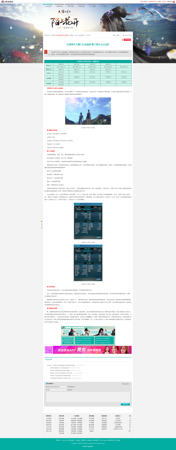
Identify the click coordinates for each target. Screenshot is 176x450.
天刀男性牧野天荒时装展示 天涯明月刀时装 (60, 378)
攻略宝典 (82, 6)
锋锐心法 (108, 64)
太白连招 (61, 82)
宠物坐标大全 (99, 338)
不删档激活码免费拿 (68, 338)
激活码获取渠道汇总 (68, 340)
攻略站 (72, 35)
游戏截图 (104, 422)
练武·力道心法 (61, 67)
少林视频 (79, 429)
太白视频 (79, 418)
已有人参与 (125, 384)
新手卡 (146, 1)
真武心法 (61, 74)
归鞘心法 (61, 64)
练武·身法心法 (92, 67)
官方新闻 (48, 418)
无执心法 (108, 69)
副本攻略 (61, 418)
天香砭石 (123, 77)
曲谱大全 (104, 342)
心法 (76, 35)
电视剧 (91, 431)
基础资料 (48, 422)
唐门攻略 (73, 424)
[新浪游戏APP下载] (88, 353)
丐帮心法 (108, 72)
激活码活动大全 (60, 35)
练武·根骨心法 (124, 67)
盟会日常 (78, 342)
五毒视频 (79, 431)
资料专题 (126, 6)
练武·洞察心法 (77, 67)
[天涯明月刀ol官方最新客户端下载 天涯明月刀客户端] (67, 330)
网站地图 (71, 440)
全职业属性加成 (68, 342)
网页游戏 (169, 1)
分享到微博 (41, 226)
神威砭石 (76, 77)
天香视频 (79, 427)
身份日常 (89, 342)
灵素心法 (61, 69)
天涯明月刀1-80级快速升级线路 (83, 338)
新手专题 (71, 6)
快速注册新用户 (71, 387)
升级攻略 (61, 420)
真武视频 (79, 433)
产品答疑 (117, 440)
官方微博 (118, 420)
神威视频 (79, 420)
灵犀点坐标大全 (87, 340)
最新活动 (48, 424)
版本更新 (48, 420)
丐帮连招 (108, 82)
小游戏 (159, 1)
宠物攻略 (61, 429)
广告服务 (77, 440)
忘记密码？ (70, 390)
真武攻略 (73, 433)
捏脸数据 (104, 424)
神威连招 (76, 82)
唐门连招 (92, 82)
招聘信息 (89, 440)
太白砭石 (61, 77)
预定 (67, 35)
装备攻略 (61, 424)
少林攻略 (73, 429)
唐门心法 (92, 72)
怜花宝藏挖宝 (106, 338)
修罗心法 (76, 64)
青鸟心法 (92, 64)
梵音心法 (92, 69)
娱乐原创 (91, 427)
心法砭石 (83, 342)
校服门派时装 (99, 340)
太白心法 (61, 72)
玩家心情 (48, 429)
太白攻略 (73, 418)
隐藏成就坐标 (79, 340)
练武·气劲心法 (108, 67)
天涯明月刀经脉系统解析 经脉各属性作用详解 (64, 365)
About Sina (65, 440)
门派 (100, 342)
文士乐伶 (91, 429)
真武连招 (61, 84)
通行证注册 (111, 440)
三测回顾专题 (118, 427)
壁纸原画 (104, 420)
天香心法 (123, 72)
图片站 (108, 342)
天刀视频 (93, 6)
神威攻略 (73, 420)
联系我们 (83, 440)
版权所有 (90, 446)
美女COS (104, 418)
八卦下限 (48, 427)
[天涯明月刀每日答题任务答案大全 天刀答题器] (80, 330)
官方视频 (91, 418)
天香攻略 (73, 427)
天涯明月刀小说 (118, 429)
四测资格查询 (118, 422)
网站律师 (95, 440)
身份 (97, 342)
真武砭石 (61, 79)
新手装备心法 (106, 340)
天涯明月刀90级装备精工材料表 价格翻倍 (60, 370)
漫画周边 (104, 429)
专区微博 (115, 6)
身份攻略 (61, 433)
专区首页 (49, 6)
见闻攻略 (61, 422)
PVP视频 (91, 422)
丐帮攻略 (73, 422)
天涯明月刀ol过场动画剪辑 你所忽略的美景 (60, 375)
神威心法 (76, 72)
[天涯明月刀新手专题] (93, 330)
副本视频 (91, 420)
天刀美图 (104, 6)
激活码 (118, 418)
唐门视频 (79, 424)
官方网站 (118, 424)
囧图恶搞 (104, 427)
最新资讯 (60, 6)
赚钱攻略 (61, 431)
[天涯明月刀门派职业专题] (106, 330)
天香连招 (123, 82)
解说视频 (91, 424)
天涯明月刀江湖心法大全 (84, 61)
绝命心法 (76, 69)
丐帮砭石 (108, 77)
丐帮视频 (79, 422)
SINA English (103, 440)
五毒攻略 (73, 431)
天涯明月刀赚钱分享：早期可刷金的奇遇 (60, 368)
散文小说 (48, 431)
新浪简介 (58, 440)
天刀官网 (52, 35)
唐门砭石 (92, 77)
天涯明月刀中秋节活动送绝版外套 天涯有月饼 (61, 373)
